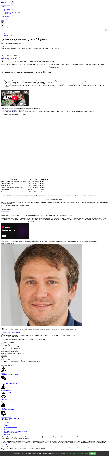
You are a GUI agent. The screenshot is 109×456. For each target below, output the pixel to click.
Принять (93, 453)
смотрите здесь (5, 444)
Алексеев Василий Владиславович (10, 332)
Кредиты (3, 6)
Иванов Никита (5, 326)
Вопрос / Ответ (5, 19)
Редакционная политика (10, 427)
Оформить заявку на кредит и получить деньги (13, 110)
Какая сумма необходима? (8, 347)
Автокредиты (7, 13)
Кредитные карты (5, 16)
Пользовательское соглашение (12, 429)
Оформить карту (5, 211)
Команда (6, 425)
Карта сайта (7, 434)
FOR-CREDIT (5, 2)
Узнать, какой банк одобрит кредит (9, 351)
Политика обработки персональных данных (16, 431)
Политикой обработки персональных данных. (77, 453)
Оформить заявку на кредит (8, 58)
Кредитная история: (6, 350)
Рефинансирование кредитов (12, 12)
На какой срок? (5, 348)
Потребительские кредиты (11, 10)
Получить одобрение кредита (9, 362)
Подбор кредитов (8, 9)
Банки (2, 20)
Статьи (2, 17)
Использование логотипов (11, 432)
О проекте (6, 422)
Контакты (6, 424)
